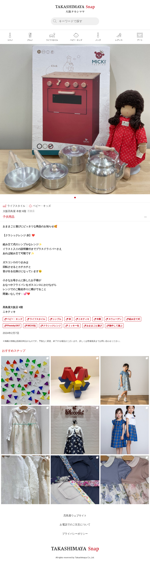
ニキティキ (83, 319)
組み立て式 (134, 319)
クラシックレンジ (52, 325)
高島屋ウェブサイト (75, 515)
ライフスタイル (37, 319)
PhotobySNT (13, 325)
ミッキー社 (73, 325)
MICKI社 (31, 325)
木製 (99, 319)
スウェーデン (115, 319)
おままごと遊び (94, 325)
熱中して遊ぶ (115, 325)
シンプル (56, 319)
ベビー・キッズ (14, 319)
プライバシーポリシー (75, 533)
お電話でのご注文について (75, 524)
